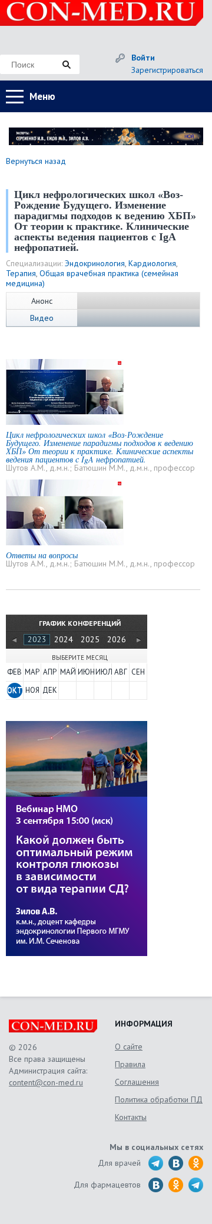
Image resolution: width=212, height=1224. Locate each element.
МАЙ (67, 672)
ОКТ (14, 690)
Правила (130, 1064)
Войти (143, 57)
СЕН (138, 672)
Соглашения (137, 1082)
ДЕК (49, 690)
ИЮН (85, 672)
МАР (32, 672)
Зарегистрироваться (167, 70)
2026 (116, 639)
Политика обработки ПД (159, 1099)
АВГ (120, 672)
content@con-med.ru (46, 1082)
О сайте (129, 1046)
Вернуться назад (36, 161)
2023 (37, 639)
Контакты (131, 1117)
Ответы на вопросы (42, 555)
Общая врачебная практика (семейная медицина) (92, 278)
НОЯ (32, 690)
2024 (63, 639)
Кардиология (152, 263)
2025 (90, 639)
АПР (50, 672)
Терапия (21, 273)
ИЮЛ (103, 672)
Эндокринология (95, 263)
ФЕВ (14, 672)
